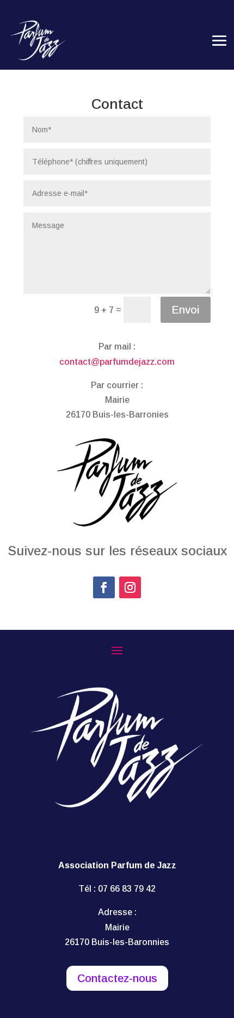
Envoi (185, 310)
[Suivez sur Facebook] (104, 587)
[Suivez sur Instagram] (130, 587)
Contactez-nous (117, 978)
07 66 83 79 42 (127, 888)
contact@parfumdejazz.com (117, 361)
